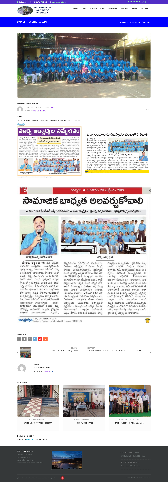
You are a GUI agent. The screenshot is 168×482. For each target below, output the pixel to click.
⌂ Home (75, 9)
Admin (52, 108)
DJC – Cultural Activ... (130, 466)
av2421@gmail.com (59, 2)
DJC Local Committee (84, 423)
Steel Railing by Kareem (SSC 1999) (38, 423)
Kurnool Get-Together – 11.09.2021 (129, 423)
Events (133, 478)
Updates (134, 9)
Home (124, 22)
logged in (29, 439)
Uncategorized (134, 22)
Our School (93, 9)
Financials (124, 9)
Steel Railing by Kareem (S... (133, 456)
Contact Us (144, 9)
